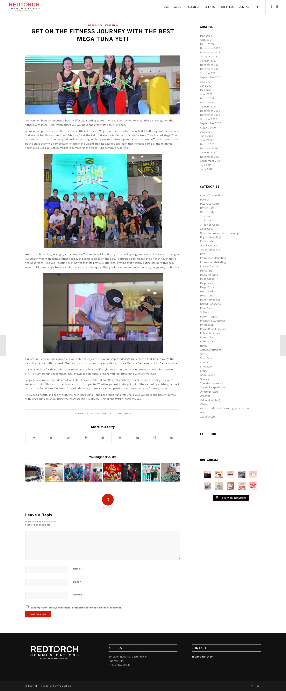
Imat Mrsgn (124, 413)
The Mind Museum (211, 383)
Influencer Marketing (213, 258)
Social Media (207, 375)
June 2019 (206, 169)
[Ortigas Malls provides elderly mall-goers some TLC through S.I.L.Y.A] (3, 345)
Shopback (206, 366)
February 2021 (208, 102)
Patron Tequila (209, 316)
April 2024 (206, 39)
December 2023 (210, 48)
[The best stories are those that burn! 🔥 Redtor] (253, 486)
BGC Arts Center (210, 203)
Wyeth (204, 412)
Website (77, 594)
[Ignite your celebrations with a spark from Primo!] (131, 472)
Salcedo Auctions (210, 349)
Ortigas (204, 312)
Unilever (205, 395)
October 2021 (208, 73)
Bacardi (204, 199)
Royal (203, 345)
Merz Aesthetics (210, 299)
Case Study (207, 212)
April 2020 (206, 140)
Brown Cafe (207, 208)
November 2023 (210, 52)
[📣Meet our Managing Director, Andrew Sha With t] (207, 486)
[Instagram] (277, 7)
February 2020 (209, 148)
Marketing (206, 270)
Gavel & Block (208, 245)
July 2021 (205, 81)
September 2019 (210, 160)
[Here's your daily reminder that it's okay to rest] (241, 486)
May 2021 (205, 90)
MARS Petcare (209, 274)
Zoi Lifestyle (208, 416)
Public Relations (210, 333)
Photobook (207, 324)
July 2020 (206, 131)
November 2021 (209, 69)
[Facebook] (272, 7)
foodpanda (206, 241)
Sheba (204, 362)
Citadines (205, 220)
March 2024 (207, 44)
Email (77, 581)
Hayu (203, 253)
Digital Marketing (210, 237)
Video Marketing (210, 400)
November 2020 (210, 114)
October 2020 (208, 119)
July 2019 (205, 165)
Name (77, 568)
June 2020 (206, 136)
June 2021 (206, 85)
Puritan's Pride (209, 341)
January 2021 (208, 106)
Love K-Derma (209, 266)
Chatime (205, 216)
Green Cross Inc (210, 249)
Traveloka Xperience (212, 387)
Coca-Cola (206, 228)
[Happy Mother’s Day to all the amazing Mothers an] (219, 474)
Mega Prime (207, 287)
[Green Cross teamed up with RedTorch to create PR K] (219, 486)
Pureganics (206, 337)
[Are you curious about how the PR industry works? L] (230, 474)
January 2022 (208, 60)
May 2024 (206, 35)
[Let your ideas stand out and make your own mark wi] (253, 474)
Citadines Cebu (209, 224)
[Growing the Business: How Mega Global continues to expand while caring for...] (283, 345)
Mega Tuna (111, 25)
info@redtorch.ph (202, 656)
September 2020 (210, 123)
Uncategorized (209, 391)
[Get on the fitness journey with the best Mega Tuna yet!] (102, 84)
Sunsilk (204, 379)
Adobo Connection (211, 195)
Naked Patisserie (210, 303)
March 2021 (207, 98)
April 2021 (206, 94)
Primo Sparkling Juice (213, 329)
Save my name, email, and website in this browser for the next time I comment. (76, 608)
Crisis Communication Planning (219, 233)
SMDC (204, 370)
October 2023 (208, 56)
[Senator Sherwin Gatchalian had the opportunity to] (241, 474)
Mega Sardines (209, 291)
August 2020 (208, 127)
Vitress (204, 404)
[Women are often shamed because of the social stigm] (230, 486)
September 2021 (210, 77)
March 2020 (207, 144)
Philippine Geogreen (212, 320)
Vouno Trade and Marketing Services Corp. (226, 408)
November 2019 (209, 156)
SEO (202, 354)
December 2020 (210, 110)
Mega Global (96, 25)
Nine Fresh (206, 308)
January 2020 (208, 152)
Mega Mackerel (209, 283)
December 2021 (209, 64)
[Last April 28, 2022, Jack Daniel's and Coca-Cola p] (207, 474)
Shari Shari (206, 358)
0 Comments (104, 413)
